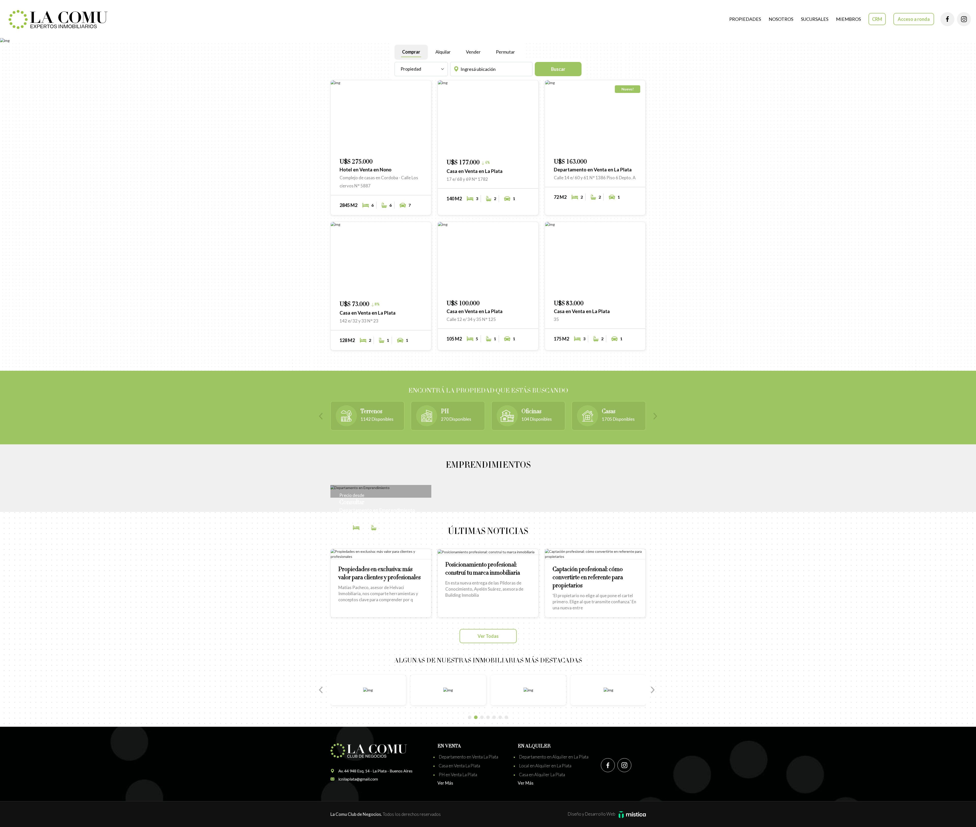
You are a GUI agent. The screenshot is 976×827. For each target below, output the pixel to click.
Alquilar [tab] (443, 52)
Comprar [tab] (411, 52)
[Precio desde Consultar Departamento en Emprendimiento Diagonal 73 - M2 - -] (381, 487)
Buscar (558, 69)
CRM (877, 19)
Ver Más (445, 783)
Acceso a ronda (914, 19)
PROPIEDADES (745, 19)
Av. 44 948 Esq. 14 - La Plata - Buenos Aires (375, 770)
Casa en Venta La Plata (459, 765)
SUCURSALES (814, 19)
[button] (407, 147)
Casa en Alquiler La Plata (542, 774)
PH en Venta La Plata (458, 774)
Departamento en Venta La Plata (468, 756)
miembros (848, 19)
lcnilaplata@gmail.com (358, 778)
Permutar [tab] (505, 52)
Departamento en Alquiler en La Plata (553, 756)
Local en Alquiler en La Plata (545, 765)
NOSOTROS (781, 19)
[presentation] (323, 416)
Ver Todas (488, 636)
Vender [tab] (473, 52)
